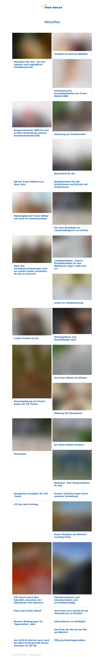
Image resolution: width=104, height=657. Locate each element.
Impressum (31, 654)
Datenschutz (38, 654)
